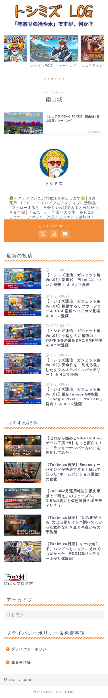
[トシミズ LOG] (54, 26)
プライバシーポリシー (31, 649)
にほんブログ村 (18, 583)
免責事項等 (21, 662)
